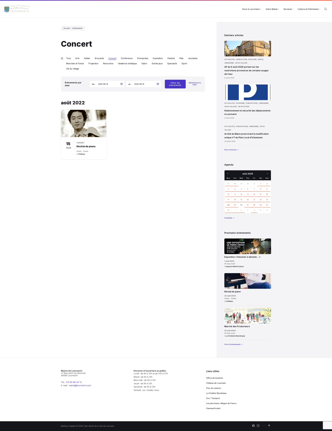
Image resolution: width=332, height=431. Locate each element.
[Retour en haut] (269, 426)
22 (261, 199)
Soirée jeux (157, 63)
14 (254, 194)
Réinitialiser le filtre (195, 84)
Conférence (127, 58)
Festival (171, 58)
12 (241, 194)
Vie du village (72, 68)
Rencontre (108, 63)
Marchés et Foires (75, 63)
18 (235, 199)
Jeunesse (192, 58)
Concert (112, 58)
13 (248, 194)
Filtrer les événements (175, 84)
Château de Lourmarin (216, 383)
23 (267, 199)
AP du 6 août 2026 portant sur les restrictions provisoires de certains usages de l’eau (246, 70)
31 (228, 210)
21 (254, 199)
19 (241, 199)
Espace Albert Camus (235, 266)
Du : (93, 84)
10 (228, 194)
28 (235, 184)
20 (248, 199)
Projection (93, 63)
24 (228, 205)
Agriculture (241, 59)
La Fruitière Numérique (235, 336)
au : (129, 84)
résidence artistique (127, 63)
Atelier (87, 58)
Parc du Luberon (213, 388)
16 (267, 194)
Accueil (67, 28)
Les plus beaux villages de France (221, 403)
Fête (181, 58)
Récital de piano (86, 146)
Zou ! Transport (213, 398)
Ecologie (252, 59)
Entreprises (142, 58)
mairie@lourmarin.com (80, 385)
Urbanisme (229, 63)
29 (261, 205)
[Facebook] (253, 425)
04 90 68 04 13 (74, 382)
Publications (252, 103)
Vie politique (243, 106)
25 (235, 205)
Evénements (77, 28)
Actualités (229, 59)
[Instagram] (258, 425)
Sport (184, 63)
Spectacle (172, 63)
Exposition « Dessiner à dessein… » (242, 257)
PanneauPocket (213, 408)
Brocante (99, 58)
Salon (144, 63)
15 (260, 194)
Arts (77, 58)
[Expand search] (325, 9)
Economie (240, 103)
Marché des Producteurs (237, 326)
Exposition (158, 58)
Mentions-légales (68, 426)
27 (228, 184)
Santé (260, 59)
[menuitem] (251, 9)
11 (235, 194)
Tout (68, 58)
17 (228, 199)
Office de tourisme (214, 378)
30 (267, 205)
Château (81, 154)
